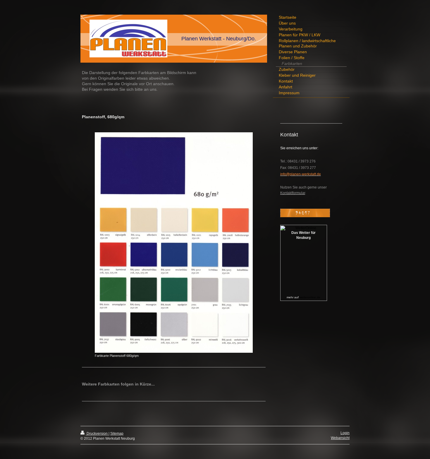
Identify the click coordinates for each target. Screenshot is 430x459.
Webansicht (340, 438)
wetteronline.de (310, 297)
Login (345, 433)
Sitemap (116, 433)
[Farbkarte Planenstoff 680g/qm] (174, 242)
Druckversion (97, 433)
